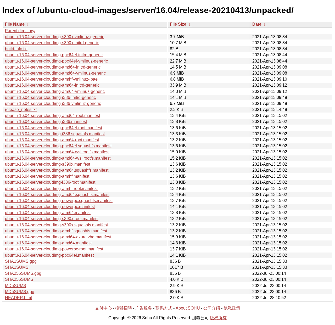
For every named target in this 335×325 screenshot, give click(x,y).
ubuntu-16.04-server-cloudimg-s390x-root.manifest (51, 218)
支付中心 (103, 308)
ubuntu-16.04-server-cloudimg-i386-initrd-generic (50, 97)
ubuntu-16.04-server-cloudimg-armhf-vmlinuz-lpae (51, 79)
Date (256, 24)
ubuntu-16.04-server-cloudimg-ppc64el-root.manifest (53, 128)
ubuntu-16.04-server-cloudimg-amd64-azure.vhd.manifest (58, 237)
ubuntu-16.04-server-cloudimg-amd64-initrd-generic (52, 67)
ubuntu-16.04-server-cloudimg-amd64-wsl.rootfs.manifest (57, 158)
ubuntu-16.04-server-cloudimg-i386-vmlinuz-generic (53, 103)
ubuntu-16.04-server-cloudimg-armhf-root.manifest (51, 188)
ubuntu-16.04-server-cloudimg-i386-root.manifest (50, 182)
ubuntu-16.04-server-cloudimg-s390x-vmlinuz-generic (54, 37)
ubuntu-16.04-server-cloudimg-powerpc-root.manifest (54, 249)
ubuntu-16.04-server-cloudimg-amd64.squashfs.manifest (57, 194)
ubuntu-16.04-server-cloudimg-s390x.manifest (47, 164)
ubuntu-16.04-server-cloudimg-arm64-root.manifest (52, 140)
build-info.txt (16, 49)
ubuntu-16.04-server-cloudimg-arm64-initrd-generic (52, 85)
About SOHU (188, 308)
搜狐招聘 (123, 308)
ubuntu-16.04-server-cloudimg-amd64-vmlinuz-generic (55, 73)
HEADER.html (18, 297)
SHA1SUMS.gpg (21, 261)
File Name (15, 24)
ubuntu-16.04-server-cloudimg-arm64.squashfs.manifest (56, 170)
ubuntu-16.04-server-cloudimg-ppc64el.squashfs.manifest (58, 146)
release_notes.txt (21, 109)
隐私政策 (232, 308)
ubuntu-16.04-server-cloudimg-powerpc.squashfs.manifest (59, 200)
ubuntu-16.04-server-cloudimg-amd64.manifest (48, 243)
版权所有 (218, 318)
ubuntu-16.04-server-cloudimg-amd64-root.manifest (52, 115)
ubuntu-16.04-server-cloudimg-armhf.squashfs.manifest (56, 231)
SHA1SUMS (17, 267)
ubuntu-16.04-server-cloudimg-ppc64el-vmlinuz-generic (56, 61)
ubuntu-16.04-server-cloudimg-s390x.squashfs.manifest (56, 225)
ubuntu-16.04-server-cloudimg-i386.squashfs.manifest (55, 134)
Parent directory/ (20, 31)
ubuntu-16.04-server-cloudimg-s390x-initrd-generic (52, 43)
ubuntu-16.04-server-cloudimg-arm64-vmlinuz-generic (55, 91)
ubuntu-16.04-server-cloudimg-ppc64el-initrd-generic (54, 55)
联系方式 (163, 308)
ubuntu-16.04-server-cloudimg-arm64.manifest (48, 212)
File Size (178, 24)
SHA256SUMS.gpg (23, 273)
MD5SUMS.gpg (19, 291)
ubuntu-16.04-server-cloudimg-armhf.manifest (47, 176)
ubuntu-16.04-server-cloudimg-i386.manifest (46, 121)
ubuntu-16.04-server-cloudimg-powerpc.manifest (50, 206)
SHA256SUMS (19, 279)
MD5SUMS (15, 285)
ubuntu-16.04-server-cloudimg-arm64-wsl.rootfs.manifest (57, 152)
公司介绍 (211, 308)
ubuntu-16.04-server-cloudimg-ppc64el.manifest (49, 255)
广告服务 (143, 308)
